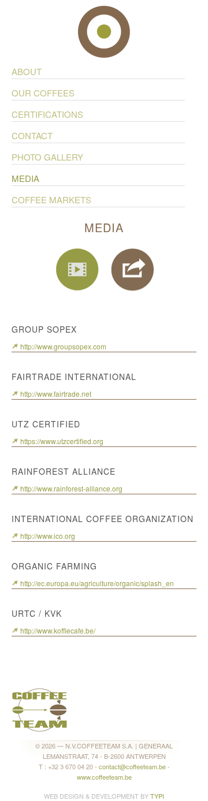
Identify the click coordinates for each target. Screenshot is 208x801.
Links (132, 269)
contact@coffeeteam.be (132, 766)
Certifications (47, 114)
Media (25, 178)
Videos (77, 269)
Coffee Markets (51, 200)
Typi (157, 795)
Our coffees (43, 93)
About (27, 71)
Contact (32, 136)
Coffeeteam (104, 32)
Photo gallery (47, 157)
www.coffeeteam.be (104, 776)
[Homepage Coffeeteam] (40, 708)
